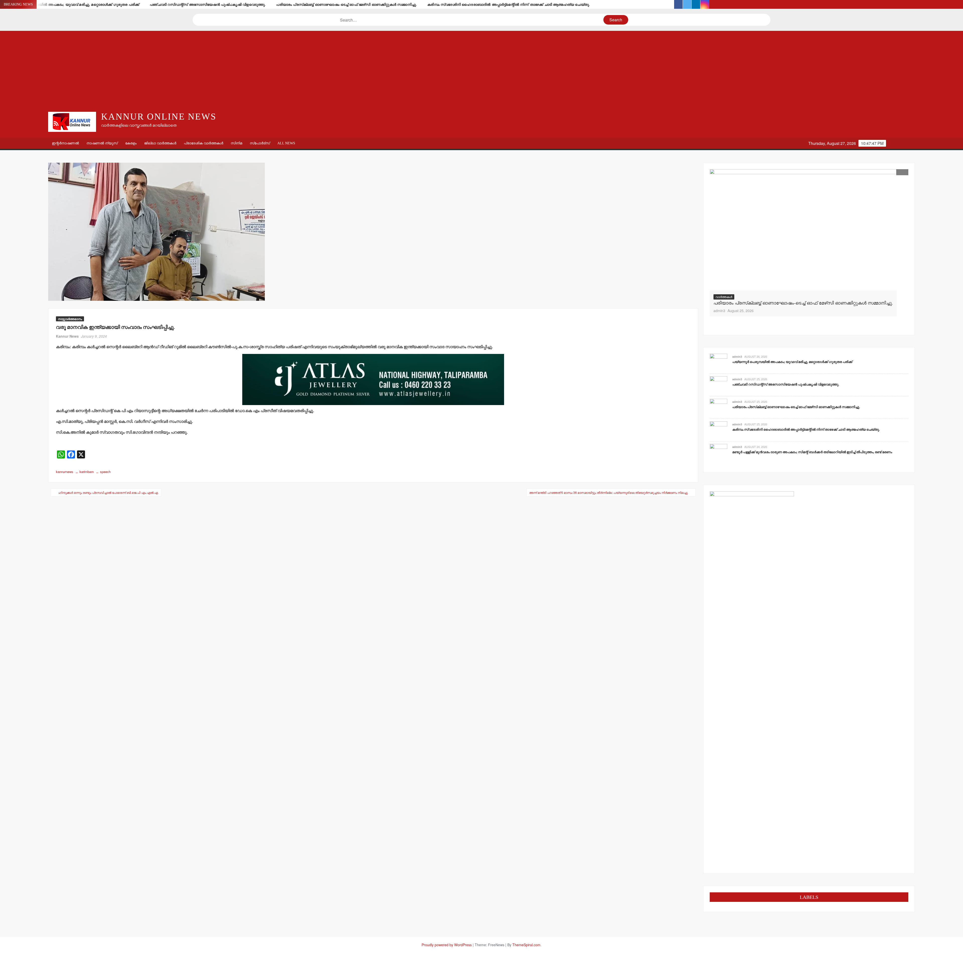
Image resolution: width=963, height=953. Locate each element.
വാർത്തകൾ (723, 297)
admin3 (719, 310)
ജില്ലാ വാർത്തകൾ (160, 143)
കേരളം (131, 143)
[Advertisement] (481, 71)
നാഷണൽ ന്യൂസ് (102, 143)
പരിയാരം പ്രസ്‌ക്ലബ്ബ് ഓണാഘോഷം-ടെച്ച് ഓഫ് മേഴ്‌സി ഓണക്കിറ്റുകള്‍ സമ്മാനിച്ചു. (346, 5)
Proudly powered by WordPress (447, 944)
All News (286, 143)
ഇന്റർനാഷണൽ (65, 143)
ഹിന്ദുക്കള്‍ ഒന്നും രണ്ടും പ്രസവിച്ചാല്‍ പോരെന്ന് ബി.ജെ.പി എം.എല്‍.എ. (108, 492)
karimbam (86, 471)
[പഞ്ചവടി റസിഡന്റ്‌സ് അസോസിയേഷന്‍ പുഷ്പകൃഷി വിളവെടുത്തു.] (718, 385)
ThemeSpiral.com (526, 944)
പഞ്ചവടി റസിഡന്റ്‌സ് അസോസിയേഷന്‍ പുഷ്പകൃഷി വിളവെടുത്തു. (208, 5)
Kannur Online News (158, 117)
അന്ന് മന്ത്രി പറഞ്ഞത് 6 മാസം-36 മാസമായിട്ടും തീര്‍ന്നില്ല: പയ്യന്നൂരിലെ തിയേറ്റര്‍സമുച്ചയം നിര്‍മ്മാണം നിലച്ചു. (608, 492)
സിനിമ (236, 143)
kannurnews (64, 471)
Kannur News (67, 336)
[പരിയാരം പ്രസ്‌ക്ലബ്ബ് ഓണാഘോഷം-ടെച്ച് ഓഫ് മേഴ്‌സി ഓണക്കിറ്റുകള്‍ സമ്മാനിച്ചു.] (803, 230)
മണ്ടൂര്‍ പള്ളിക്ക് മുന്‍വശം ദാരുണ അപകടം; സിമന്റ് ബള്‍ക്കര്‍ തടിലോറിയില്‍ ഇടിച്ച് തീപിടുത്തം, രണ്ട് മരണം (812, 452)
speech (105, 471)
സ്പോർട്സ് (260, 143)
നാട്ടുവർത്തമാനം (70, 319)
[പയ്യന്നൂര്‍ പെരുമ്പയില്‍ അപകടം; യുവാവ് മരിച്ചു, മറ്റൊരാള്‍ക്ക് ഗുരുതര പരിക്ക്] (718, 362)
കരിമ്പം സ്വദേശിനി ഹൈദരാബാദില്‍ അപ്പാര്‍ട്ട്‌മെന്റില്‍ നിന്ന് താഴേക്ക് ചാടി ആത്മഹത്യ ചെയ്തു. (508, 5)
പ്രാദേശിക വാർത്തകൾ (203, 143)
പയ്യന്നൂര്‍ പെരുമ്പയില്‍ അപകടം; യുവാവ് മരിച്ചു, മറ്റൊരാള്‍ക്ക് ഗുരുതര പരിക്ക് (72, 5)
